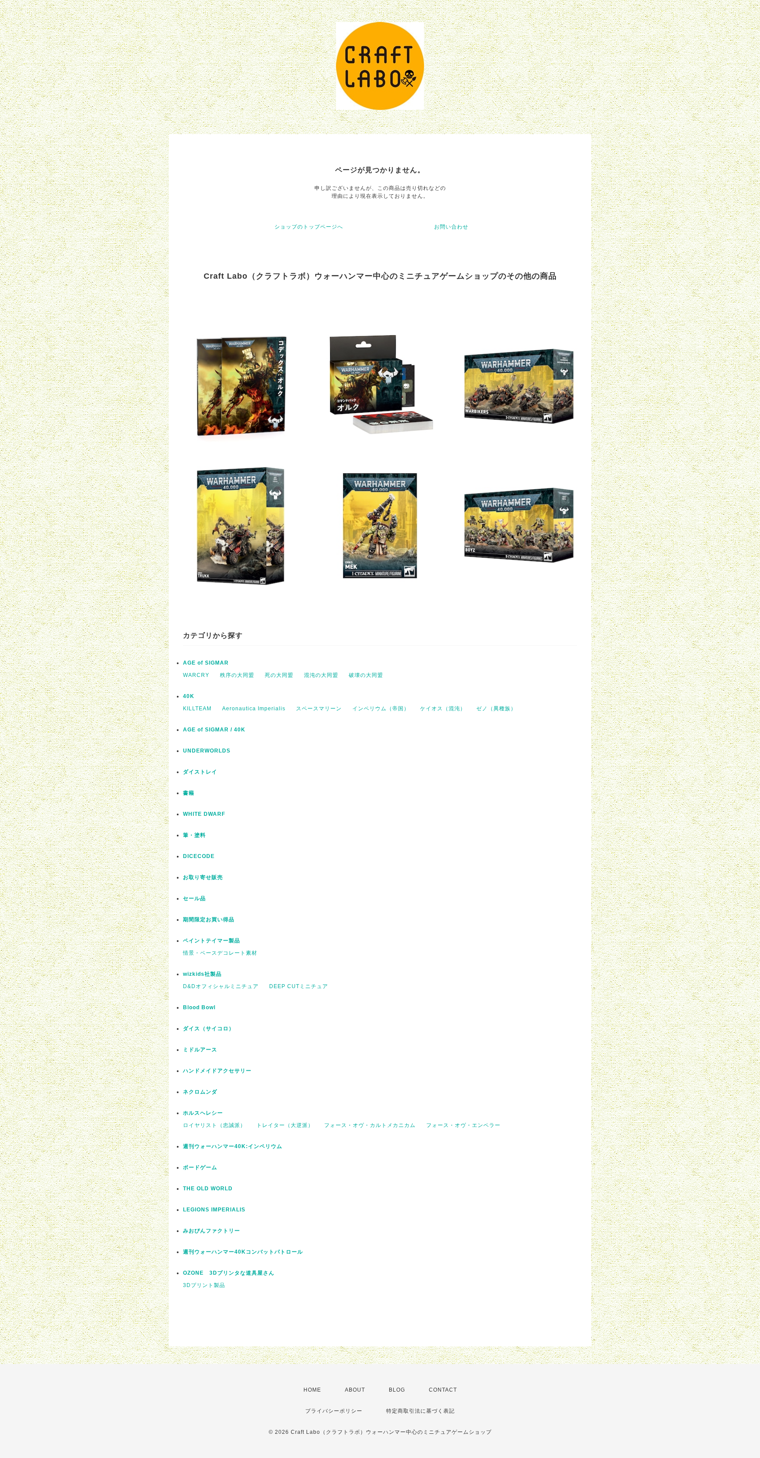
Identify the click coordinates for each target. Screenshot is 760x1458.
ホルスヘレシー (203, 1113)
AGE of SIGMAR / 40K (214, 730)
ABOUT (355, 1390)
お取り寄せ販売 (203, 877)
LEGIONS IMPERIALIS (214, 1210)
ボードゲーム (200, 1167)
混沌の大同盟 (321, 675)
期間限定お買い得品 (208, 919)
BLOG (397, 1390)
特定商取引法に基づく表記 (420, 1411)
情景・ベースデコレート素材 (220, 953)
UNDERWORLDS (206, 751)
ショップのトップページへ (308, 227)
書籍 (188, 793)
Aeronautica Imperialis (253, 708)
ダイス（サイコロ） (208, 1028)
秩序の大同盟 (237, 675)
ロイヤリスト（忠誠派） (214, 1125)
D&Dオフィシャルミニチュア (221, 986)
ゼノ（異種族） (496, 708)
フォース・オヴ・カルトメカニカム (370, 1125)
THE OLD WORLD (208, 1188)
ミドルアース (200, 1050)
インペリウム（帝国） (380, 708)
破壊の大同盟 (366, 675)
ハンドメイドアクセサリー (217, 1071)
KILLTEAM (197, 708)
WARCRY (196, 675)
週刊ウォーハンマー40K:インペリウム (232, 1146)
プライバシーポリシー (333, 1411)
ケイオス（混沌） (443, 708)
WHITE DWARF (204, 814)
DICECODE (199, 856)
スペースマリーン (319, 708)
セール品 (194, 898)
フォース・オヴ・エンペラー (463, 1125)
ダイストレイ (200, 772)
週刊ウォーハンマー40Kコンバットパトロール (243, 1252)
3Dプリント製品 (204, 1285)
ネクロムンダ (200, 1092)
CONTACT (443, 1390)
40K (188, 696)
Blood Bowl (199, 1007)
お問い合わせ (451, 227)
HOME (312, 1390)
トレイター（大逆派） (285, 1125)
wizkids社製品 (202, 974)
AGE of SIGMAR (206, 663)
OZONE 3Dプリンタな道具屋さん (228, 1273)
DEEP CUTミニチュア (298, 986)
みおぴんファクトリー (211, 1231)
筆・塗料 (194, 835)
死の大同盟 (279, 675)
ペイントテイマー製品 (211, 941)
